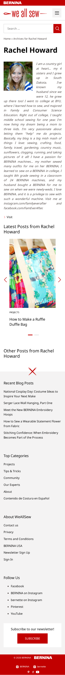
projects (14, 312)
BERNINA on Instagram (26, 593)
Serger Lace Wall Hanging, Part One (28, 403)
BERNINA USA (13, 546)
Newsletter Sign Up (17, 553)
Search (57, 28)
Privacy (8, 532)
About (8, 492)
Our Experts (12, 485)
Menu (56, 12)
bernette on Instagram (26, 600)
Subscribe (32, 638)
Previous (5, 279)
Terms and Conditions (19, 539)
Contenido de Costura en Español (26, 498)
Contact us (11, 525)
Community (12, 478)
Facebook (17, 586)
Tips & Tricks (12, 471)
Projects (9, 464)
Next (59, 279)
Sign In (8, 559)
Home (7, 38)
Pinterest (17, 607)
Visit (9, 217)
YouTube (17, 614)
